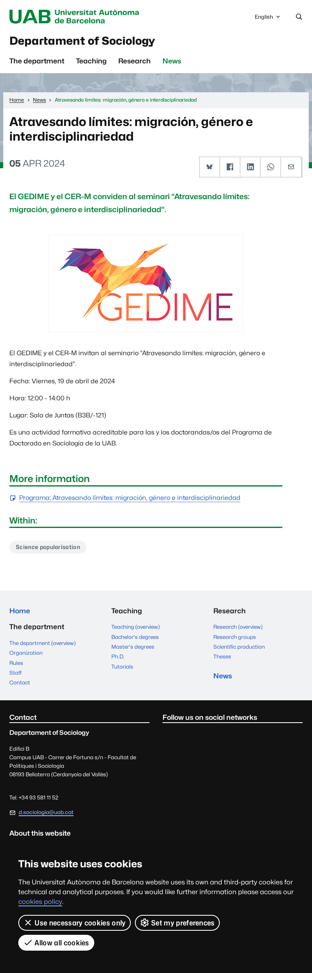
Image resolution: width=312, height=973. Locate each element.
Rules (16, 663)
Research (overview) (237, 626)
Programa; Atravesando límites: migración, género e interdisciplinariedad (129, 498)
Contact (19, 682)
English (263, 18)
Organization (26, 652)
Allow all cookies (62, 942)
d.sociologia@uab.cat (46, 812)
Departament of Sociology (82, 40)
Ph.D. (118, 656)
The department (36, 61)
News (171, 61)
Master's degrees (132, 646)
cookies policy (40, 902)
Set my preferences (183, 923)
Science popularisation (48, 546)
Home (19, 611)
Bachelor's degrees (135, 637)
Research (134, 61)
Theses (222, 656)
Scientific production (239, 646)
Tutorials (122, 666)
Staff (15, 672)
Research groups (234, 637)
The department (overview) (42, 643)
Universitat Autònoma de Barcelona (76, 16)
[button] (210, 167)
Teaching (91, 61)
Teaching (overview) (135, 626)
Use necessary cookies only (80, 923)
